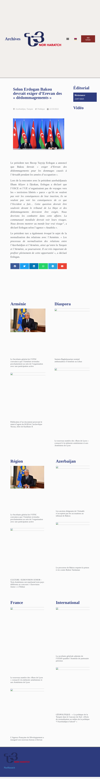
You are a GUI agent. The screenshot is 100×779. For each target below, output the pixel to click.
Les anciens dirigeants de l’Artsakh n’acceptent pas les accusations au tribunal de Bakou (70, 513)
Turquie (30, 109)
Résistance (80, 95)
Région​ (16, 461)
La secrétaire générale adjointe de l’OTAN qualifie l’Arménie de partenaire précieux (72, 658)
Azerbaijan (66, 461)
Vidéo (78, 107)
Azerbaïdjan (20, 109)
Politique (41, 109)
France (16, 602)
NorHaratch (9, 767)
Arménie (18, 304)
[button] (68, 39)
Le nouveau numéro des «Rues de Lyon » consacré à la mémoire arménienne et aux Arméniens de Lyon (72, 443)
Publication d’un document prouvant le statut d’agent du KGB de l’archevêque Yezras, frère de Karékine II (26, 424)
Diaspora (63, 304)
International (68, 602)
